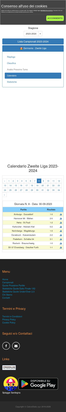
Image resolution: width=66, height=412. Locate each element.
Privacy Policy (9, 319)
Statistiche (12, 81)
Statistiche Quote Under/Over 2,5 (18, 291)
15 (16, 185)
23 (59, 185)
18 (32, 185)
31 (43, 190)
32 (48, 190)
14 (10, 185)
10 (48, 180)
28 (26, 190)
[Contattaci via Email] (16, 346)
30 (37, 190)
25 (10, 190)
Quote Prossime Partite (13, 285)
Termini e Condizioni (12, 316)
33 (53, 190)
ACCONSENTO (55, 18)
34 (59, 190)
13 (5, 185)
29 (32, 190)
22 (53, 185)
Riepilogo (11, 56)
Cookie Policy (8, 322)
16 (21, 185)
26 (16, 190)
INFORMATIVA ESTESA (47, 10)
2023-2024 (31, 33)
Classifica (11, 63)
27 (21, 190)
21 (48, 185)
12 (59, 180)
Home (5, 279)
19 (37, 185)
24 (5, 190)
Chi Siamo (7, 294)
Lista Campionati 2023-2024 (33, 41)
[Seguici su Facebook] (6, 346)
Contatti (6, 297)
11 (53, 180)
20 (43, 185)
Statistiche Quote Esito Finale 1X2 (18, 288)
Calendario (11, 75)
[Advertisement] (33, 128)
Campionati (7, 282)
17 (26, 185)
